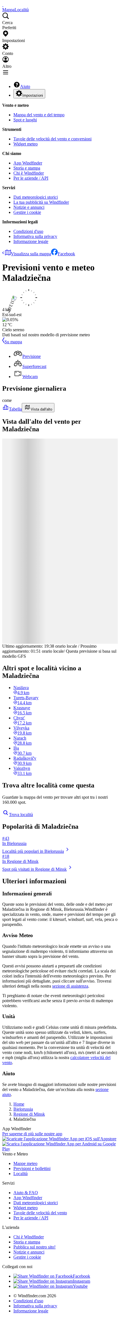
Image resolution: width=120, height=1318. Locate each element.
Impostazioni (32, 95)
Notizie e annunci (28, 207)
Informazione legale (30, 241)
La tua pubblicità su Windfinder (41, 202)
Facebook (66, 253)
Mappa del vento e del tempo (38, 114)
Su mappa (13, 341)
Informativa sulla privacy (35, 236)
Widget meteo (25, 144)
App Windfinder (27, 163)
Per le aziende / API (30, 178)
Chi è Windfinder (28, 173)
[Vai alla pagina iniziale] (2, 4)
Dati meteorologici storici (35, 197)
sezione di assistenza (70, 986)
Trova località (21, 814)
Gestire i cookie (27, 212)
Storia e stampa (26, 168)
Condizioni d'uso (28, 231)
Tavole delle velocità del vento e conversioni (52, 138)
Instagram (81, 1281)
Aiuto (25, 86)
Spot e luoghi (25, 119)
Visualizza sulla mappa (31, 253)
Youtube (80, 1286)
